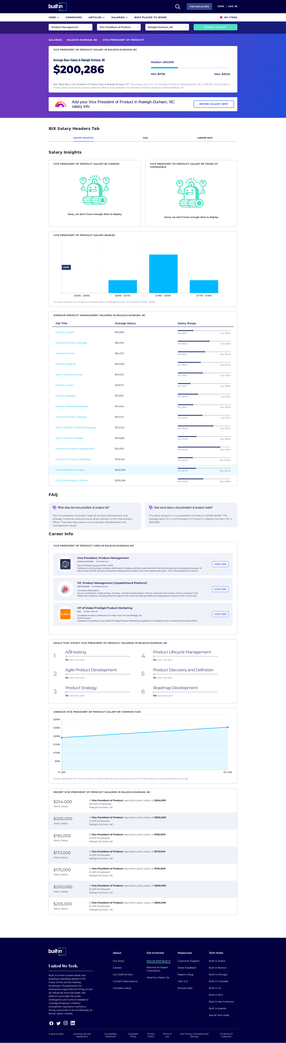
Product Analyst (64, 332)
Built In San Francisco (221, 1001)
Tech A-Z (183, 981)
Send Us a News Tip (158, 977)
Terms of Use (167, 1035)
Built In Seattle (217, 1008)
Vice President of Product (70, 469)
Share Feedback (187, 967)
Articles (95, 17)
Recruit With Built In (159, 960)
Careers (117, 967)
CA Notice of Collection (226, 1035)
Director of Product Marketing (73, 459)
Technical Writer (64, 353)
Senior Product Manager (69, 438)
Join (220, 6)
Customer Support (188, 960)
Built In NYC (216, 994)
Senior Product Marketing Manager (75, 427)
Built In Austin (217, 960)
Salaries (118, 17)
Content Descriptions (125, 981)
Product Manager (65, 395)
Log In (232, 6)
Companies (74, 17)
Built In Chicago (218, 974)
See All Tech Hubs (219, 1015)
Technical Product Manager (71, 416)
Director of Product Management (75, 448)
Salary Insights (83, 138)
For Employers (199, 6)
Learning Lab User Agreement (82, 1035)
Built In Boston (217, 967)
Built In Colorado (218, 981)
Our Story (118, 960)
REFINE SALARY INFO (213, 103)
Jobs (53, 17)
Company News (122, 988)
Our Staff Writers (123, 974)
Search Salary (215, 27)
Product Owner (64, 385)
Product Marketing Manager (71, 406)
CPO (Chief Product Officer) (71, 480)
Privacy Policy (151, 1035)
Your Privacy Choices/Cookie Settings (194, 1035)
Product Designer (65, 363)
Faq (145, 138)
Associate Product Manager (71, 342)
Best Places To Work (150, 17)
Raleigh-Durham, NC (82, 39)
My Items (230, 17)
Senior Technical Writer (69, 374)
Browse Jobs (185, 988)
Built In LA (215, 988)
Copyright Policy (133, 1035)
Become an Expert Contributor (157, 969)
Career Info (205, 138)
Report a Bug (185, 974)
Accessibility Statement (111, 1035)
